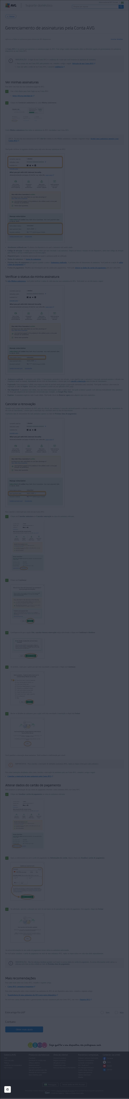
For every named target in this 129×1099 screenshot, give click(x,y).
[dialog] (64, 549)
